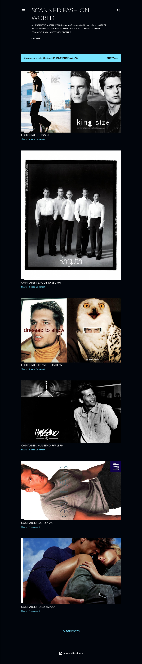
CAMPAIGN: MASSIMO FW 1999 (42, 445)
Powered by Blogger (74, 653)
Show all (112, 58)
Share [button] (24, 139)
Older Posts (71, 631)
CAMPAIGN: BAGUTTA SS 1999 (41, 282)
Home (36, 38)
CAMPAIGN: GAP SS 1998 (37, 522)
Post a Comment (37, 139)
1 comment (34, 527)
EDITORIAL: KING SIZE (35, 135)
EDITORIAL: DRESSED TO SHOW (41, 364)
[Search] (119, 9)
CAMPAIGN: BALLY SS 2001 (38, 606)
